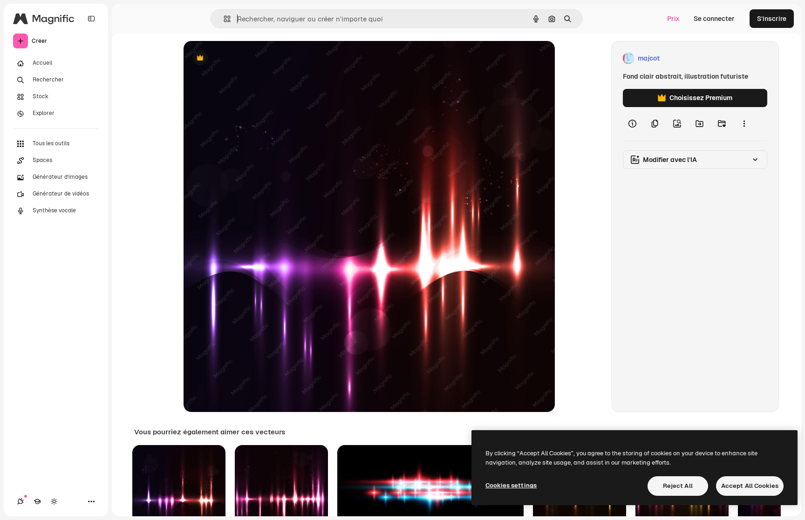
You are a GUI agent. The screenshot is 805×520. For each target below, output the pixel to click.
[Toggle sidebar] (91, 18)
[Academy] (37, 501)
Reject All (678, 486)
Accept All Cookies (749, 486)
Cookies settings (511, 485)
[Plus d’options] (744, 124)
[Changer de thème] (54, 501)
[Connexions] (20, 501)
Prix (673, 18)
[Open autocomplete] (223, 18)
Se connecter (714, 18)
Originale (245, 58)
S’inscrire (771, 18)
